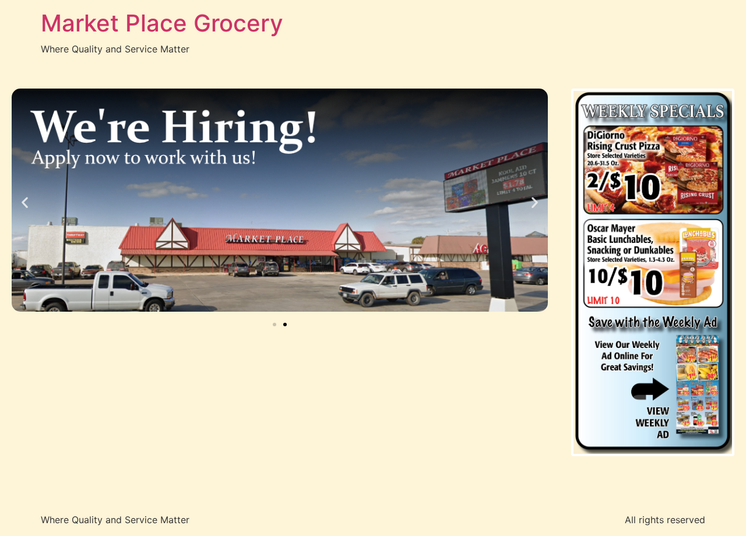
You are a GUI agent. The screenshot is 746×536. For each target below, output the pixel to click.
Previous (556, 272)
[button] (24, 202)
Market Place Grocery (162, 23)
